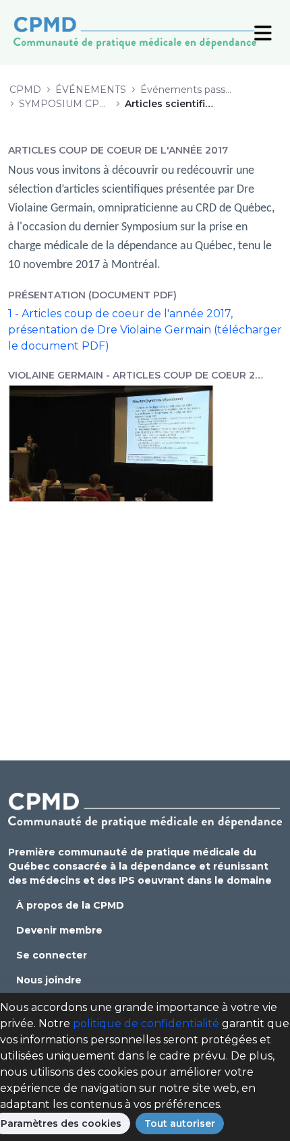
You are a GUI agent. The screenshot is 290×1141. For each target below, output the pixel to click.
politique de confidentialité (146, 1023)
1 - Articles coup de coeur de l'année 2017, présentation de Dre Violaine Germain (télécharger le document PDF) (145, 329)
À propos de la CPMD (70, 905)
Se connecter (51, 955)
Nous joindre (49, 980)
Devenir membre (59, 930)
